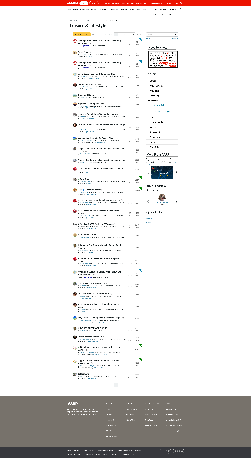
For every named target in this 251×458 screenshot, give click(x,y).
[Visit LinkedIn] (181, 451)
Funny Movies (84, 52)
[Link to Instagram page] (175, 451)
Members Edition (141, 3)
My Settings (157, 15)
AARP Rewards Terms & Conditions (129, 450)
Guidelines (165, 15)
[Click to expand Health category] (147, 117)
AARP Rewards (156, 86)
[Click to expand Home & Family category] (147, 122)
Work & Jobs (155, 147)
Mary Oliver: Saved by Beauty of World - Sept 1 (100, 318)
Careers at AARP (150, 409)
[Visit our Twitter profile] (168, 451)
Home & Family (156, 122)
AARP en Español (161, 9)
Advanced (175, 38)
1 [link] (116, 34)
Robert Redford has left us (90, 337)
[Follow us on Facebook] (162, 451)
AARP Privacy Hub (73, 450)
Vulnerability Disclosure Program (96, 454)
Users (148, 38)
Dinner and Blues (86, 95)
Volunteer (109, 414)
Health (153, 117)
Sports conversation (87, 235)
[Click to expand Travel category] (147, 142)
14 (133, 34)
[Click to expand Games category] (147, 81)
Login (177, 3)
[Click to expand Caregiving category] (147, 96)
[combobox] (162, 34)
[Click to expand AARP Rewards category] (147, 86)
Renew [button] (94, 3)
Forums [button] (177, 15)
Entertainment (154, 100)
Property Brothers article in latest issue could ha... (101, 160)
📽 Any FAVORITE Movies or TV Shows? (96, 224)
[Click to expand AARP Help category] (147, 91)
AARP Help (154, 91)
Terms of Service (88, 450)
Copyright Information (74, 454)
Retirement (155, 132)
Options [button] (93, 34)
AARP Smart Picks (128, 3)
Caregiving (154, 95)
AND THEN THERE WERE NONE (92, 328)
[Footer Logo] (82, 403)
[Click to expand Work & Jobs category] (147, 147)
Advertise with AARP (152, 404)
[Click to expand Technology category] (147, 137)
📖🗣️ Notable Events (90, 190)
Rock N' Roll (158, 105)
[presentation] (148, 171)
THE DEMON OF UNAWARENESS (93, 283)
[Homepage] (72, 3)
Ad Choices (115, 454)
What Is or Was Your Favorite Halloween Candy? (100, 168)
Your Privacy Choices (130, 454)
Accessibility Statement (106, 450)
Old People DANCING (88, 84)
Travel (152, 142)
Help (171, 15)
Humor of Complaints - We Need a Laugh (97, 114)
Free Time (84, 179)
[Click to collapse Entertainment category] (147, 101)
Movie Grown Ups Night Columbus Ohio (96, 74)
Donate (108, 409)
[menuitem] (69, 10)
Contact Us (129, 404)
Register (168, 3)
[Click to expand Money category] (147, 127)
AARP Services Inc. (151, 425)
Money (153, 127)
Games (153, 81)
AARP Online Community (78, 21)
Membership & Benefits (112, 3)
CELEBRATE (83, 374)
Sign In (148, 222)
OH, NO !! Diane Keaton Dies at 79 (94, 294)
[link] (108, 34)
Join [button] (84, 3)
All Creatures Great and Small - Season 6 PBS (99, 200)
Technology (155, 137)
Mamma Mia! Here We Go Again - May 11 (97, 138)
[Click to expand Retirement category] (147, 132)
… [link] (128, 34)
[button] (181, 9)
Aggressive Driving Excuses (91, 104)
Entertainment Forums (95, 21)
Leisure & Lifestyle (161, 111)
